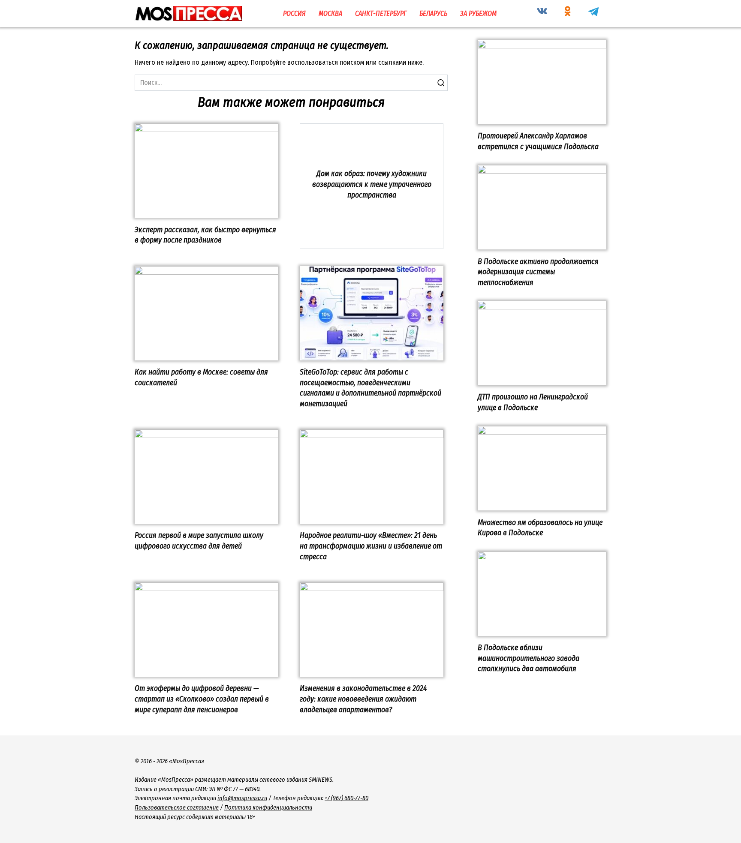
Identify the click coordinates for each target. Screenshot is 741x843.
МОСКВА (330, 13)
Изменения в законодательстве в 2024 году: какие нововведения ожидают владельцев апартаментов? (363, 699)
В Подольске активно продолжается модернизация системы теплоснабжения (538, 272)
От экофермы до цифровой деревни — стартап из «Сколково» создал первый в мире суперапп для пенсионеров (202, 699)
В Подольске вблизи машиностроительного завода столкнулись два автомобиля (528, 658)
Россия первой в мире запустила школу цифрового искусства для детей (199, 541)
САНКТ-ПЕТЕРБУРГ (381, 13)
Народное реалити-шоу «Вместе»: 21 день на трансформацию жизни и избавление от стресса (371, 546)
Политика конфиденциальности (268, 807)
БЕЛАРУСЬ (433, 13)
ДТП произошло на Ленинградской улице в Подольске (533, 402)
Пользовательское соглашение (177, 807)
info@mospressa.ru (242, 798)
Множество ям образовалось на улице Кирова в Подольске (540, 527)
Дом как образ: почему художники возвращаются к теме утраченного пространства (371, 184)
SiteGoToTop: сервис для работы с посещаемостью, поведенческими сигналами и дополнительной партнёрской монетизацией (370, 388)
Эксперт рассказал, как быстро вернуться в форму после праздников (205, 235)
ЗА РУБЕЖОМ (478, 13)
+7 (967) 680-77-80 (346, 798)
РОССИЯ (294, 13)
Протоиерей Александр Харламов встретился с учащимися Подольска (538, 141)
